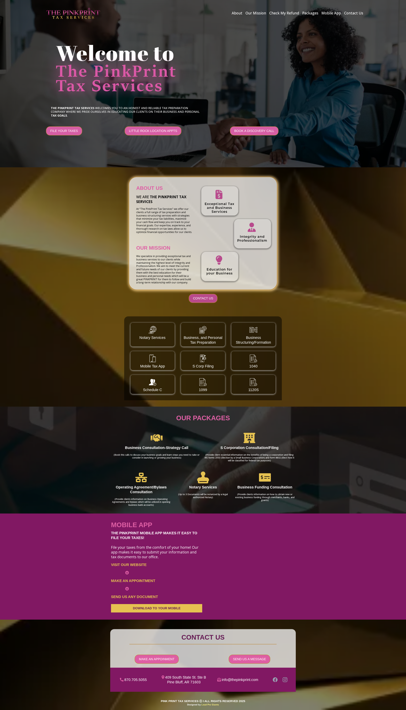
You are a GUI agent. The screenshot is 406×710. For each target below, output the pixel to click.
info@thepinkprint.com (240, 680)
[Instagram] (285, 680)
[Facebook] (275, 680)
